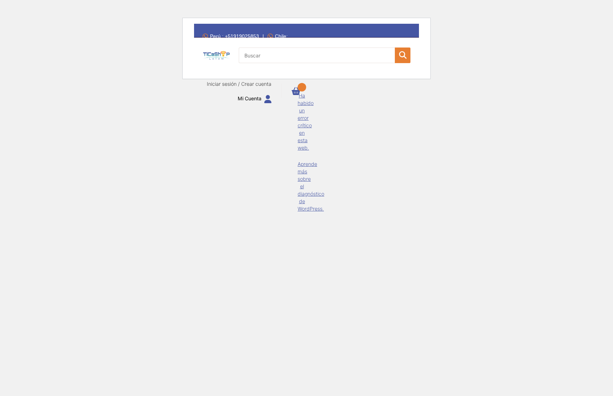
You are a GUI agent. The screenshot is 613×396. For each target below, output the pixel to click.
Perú (234, 36)
